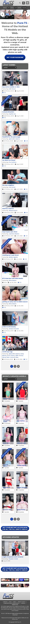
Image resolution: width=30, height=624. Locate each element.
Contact (5, 601)
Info (10, 601)
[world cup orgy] (15, 337)
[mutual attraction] (15, 97)
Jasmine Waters (14, 234)
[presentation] (3, 548)
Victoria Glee (14, 357)
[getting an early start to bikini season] (15, 287)
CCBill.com (23, 617)
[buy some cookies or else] (15, 72)
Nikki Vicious (19, 355)
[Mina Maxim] (8, 472)
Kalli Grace (12, 89)
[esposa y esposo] (15, 194)
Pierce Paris (6, 357)
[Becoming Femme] (15, 580)
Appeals (23, 603)
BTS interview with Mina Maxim (12, 278)
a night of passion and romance (12, 557)
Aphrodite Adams (14, 139)
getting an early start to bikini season (15, 301)
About (14, 601)
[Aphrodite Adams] (8, 406)
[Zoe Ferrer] (8, 428)
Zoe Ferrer (12, 187)
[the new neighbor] (15, 171)
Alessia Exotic (13, 210)
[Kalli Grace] (8, 384)
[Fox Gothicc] (22, 406)
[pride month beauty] (15, 312)
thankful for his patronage (11, 137)
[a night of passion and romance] (15, 548)
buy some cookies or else (11, 87)
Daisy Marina (21, 509)
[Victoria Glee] (8, 495)
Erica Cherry (11, 355)
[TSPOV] (15, 585)
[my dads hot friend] (15, 146)
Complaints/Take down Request (11, 603)
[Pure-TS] (8, 2)
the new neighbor (8, 185)
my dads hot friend (8, 160)
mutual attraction (8, 112)
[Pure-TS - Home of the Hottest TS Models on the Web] (15, 14)
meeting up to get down (10, 255)
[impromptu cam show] (15, 217)
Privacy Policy (22, 601)
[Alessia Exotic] (22, 428)
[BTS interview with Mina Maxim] (15, 264)
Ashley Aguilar (13, 257)
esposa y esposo (8, 208)
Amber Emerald (14, 329)
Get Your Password (15, 57)
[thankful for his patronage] (15, 122)
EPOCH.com (15, 619)
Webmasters (15, 604)
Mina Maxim (12, 280)
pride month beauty (9, 326)
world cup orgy (7, 351)
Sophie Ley (12, 114)
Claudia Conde (13, 559)
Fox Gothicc (13, 162)
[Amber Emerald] (22, 472)
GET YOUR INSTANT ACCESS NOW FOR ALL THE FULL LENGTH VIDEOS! (15, 528)
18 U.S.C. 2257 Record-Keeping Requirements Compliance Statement (15, 614)
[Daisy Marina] (22, 495)
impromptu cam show (9, 232)
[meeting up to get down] (15, 240)
